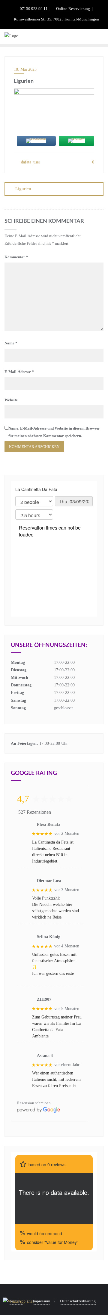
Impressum (41, 1301)
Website (11, 400)
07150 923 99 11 (34, 8)
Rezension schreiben (34, 1103)
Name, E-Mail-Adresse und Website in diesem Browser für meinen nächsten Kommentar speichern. (54, 432)
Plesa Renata (48, 824)
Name (10, 343)
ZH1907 (44, 999)
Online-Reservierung (73, 8)
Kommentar (16, 257)
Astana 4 (45, 1055)
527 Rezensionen (34, 812)
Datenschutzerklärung (78, 1301)
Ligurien (23, 188)
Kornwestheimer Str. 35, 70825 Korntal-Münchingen (56, 19)
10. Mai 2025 (25, 69)
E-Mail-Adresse (19, 371)
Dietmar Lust (49, 880)
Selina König (48, 936)
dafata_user (30, 162)
